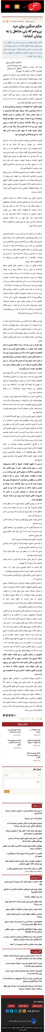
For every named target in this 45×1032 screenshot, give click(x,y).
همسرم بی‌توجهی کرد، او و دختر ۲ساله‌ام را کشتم (14, 742)
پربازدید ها (34, 952)
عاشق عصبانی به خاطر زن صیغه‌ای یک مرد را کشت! (33, 755)
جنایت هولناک (24, 719)
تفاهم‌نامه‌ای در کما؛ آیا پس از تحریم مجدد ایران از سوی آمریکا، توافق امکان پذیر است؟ (23, 923)
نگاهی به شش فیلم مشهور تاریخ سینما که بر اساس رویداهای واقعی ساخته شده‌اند (25, 840)
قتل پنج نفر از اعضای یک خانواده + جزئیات (34, 741)
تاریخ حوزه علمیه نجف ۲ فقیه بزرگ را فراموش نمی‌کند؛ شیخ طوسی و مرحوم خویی (23, 832)
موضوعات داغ (38, 1001)
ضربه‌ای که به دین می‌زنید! (33, 818)
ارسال (6, 791)
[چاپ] (4, 21)
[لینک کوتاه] (9, 21)
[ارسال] (6, 21)
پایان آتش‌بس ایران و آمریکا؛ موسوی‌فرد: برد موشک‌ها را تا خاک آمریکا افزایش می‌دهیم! (22, 980)
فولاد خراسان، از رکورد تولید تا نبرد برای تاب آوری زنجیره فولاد (23, 883)
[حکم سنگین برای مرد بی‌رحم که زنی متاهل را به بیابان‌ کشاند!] (12, 715)
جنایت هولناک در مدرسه (35, 731)
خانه (41, 18)
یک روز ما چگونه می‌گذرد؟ (33, 897)
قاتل (33, 719)
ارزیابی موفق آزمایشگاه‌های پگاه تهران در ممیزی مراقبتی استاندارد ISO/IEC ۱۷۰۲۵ (23, 930)
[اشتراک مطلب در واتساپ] (15, 715)
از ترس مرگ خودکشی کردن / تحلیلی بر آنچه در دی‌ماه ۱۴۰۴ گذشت (24, 812)
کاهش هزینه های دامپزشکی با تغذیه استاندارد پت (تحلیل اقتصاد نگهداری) (23, 890)
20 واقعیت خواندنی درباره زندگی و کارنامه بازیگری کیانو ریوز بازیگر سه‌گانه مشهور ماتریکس (24, 862)
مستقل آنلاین (23, 1006)
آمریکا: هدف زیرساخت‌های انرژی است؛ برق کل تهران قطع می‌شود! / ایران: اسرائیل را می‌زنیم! (23, 987)
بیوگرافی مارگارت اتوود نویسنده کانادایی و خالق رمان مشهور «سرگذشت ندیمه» (22, 847)
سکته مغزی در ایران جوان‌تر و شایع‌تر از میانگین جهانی (24, 909)
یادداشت (35, 806)
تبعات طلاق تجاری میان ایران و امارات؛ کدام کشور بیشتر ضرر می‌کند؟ (23, 903)
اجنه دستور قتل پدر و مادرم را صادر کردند (14, 731)
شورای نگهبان (37, 1006)
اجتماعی (35, 18)
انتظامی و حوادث (27, 18)
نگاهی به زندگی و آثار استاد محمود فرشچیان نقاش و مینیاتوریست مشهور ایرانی (24, 870)
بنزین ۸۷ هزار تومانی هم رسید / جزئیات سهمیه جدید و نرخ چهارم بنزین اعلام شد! (24, 964)
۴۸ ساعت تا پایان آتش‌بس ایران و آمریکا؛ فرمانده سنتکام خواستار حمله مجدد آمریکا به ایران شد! (23, 957)
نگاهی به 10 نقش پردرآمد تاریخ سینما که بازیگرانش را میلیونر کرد (24, 855)
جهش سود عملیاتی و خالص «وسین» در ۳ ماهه (26, 944)
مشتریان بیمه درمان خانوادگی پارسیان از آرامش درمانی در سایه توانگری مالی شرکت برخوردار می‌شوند (23, 938)
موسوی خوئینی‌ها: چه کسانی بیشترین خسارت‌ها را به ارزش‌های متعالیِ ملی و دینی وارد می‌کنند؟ (24, 824)
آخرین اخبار (34, 878)
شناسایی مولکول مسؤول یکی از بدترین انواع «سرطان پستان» (24, 915)
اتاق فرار (11, 1006)
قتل (38, 719)
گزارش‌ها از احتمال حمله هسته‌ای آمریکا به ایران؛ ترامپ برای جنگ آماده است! (23, 972)
